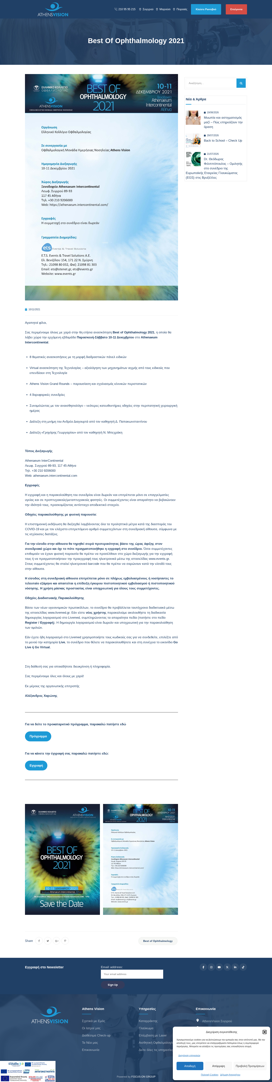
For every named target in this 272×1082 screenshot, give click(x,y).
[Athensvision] (52, 9)
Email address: (112, 967)
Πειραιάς (182, 9)
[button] (264, 1032)
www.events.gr (159, 559)
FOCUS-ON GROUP (143, 1076)
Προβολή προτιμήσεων (250, 1066)
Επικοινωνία (90, 1050)
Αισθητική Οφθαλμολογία (156, 1042)
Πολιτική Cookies (209, 1074)
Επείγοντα (236, 9)
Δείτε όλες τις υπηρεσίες (156, 1050)
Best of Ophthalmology (158, 940)
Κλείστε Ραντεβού (206, 9)
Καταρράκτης (148, 1021)
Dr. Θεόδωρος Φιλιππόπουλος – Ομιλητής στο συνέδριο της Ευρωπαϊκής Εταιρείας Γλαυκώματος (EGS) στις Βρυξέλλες (214, 168)
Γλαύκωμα (146, 1028)
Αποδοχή (189, 1066)
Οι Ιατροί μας (91, 1028)
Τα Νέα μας (90, 1042)
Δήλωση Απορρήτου (230, 1074)
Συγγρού (148, 9)
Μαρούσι (164, 9)
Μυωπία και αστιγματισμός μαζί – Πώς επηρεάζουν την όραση (223, 122)
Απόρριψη (218, 1066)
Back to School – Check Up (223, 140)
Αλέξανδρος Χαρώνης (41, 696)
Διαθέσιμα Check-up (96, 1035)
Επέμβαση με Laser (153, 1035)
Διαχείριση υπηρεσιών (189, 1055)
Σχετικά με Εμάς (93, 1021)
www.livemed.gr (59, 612)
